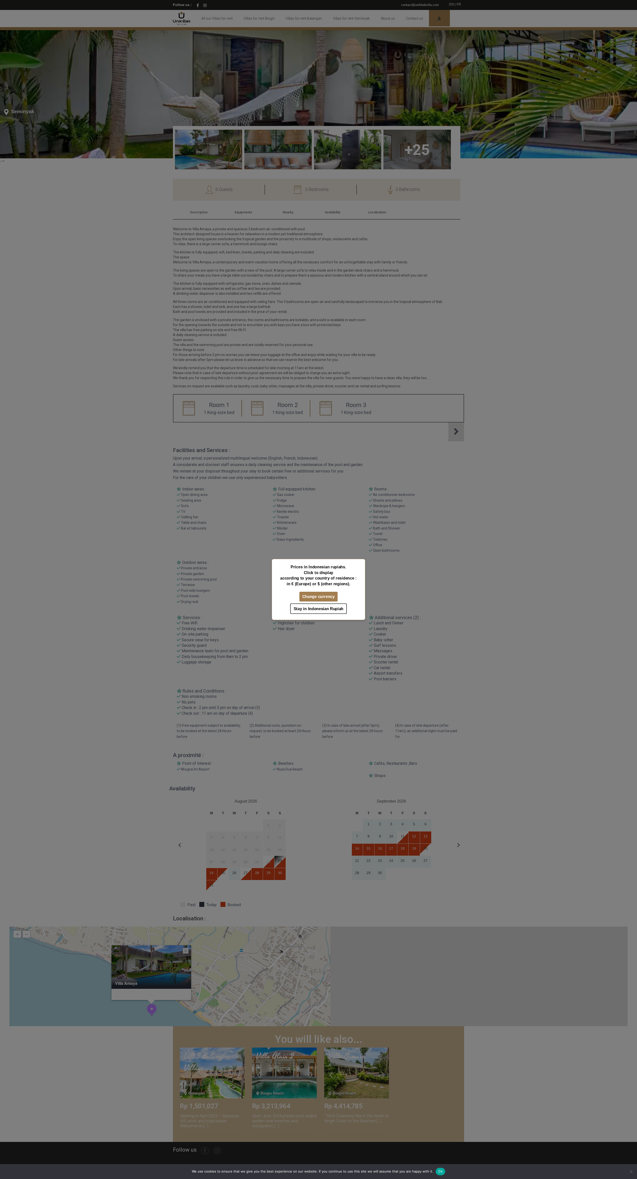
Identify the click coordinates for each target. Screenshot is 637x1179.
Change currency (318, 596)
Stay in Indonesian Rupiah (318, 608)
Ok (440, 1171)
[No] (630, 1171)
